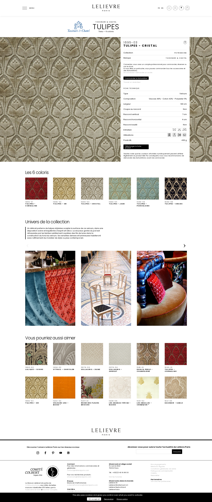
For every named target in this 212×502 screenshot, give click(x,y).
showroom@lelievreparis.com (79, 477)
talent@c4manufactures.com (79, 491)
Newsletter (155, 475)
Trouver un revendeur (131, 82)
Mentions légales (158, 466)
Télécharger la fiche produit (133, 147)
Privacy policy (122, 499)
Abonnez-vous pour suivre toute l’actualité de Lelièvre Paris (159, 447)
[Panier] (187, 8)
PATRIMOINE (181, 53)
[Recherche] (169, 8)
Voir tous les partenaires (161, 481)
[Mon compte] (175, 8)
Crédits (154, 473)
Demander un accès (144, 72)
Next (184, 246)
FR (159, 8)
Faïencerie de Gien (33, 489)
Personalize (108, 499)
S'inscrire (177, 452)
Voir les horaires (115, 477)
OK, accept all (94, 499)
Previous (27, 246)
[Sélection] (181, 8)
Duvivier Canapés (50, 489)
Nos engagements (158, 464)
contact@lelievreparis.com (78, 470)
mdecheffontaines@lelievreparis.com (82, 485)
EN (162, 8)
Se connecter (128, 72)
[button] (36, 192)
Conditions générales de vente (163, 469)
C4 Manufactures (32, 485)
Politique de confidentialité (161, 471)
